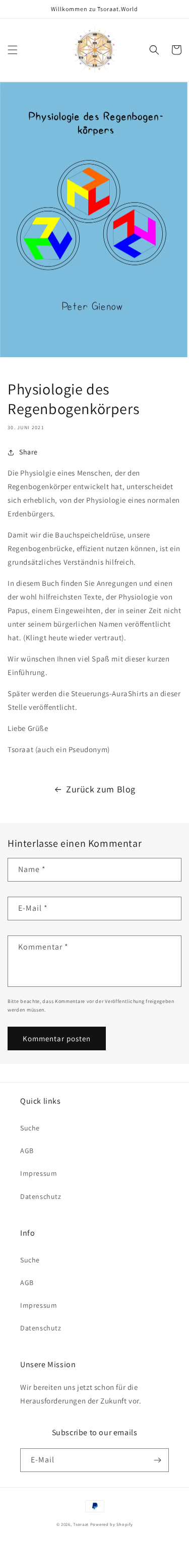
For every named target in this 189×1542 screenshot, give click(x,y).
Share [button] (28, 451)
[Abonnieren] (157, 1460)
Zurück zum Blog (101, 789)
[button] (13, 50)
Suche (30, 1127)
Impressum (38, 1173)
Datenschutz (40, 1196)
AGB (27, 1150)
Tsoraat (81, 1524)
